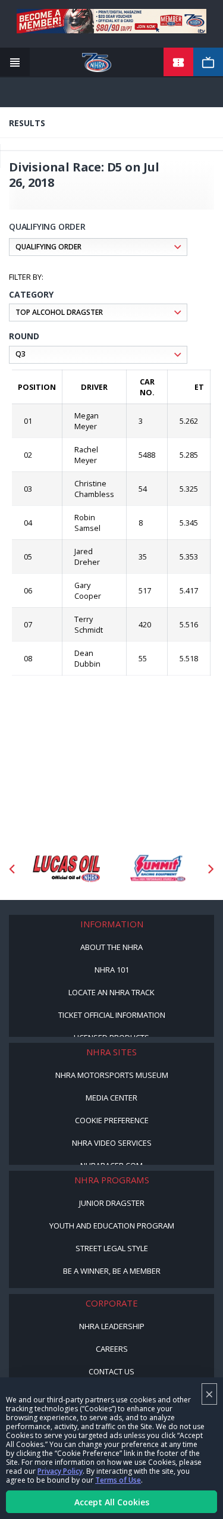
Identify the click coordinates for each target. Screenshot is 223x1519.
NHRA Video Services (112, 1142)
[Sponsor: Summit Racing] (157, 869)
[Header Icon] (15, 62)
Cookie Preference (112, 1120)
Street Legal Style (112, 1248)
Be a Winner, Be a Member (112, 1270)
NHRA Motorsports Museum (111, 1075)
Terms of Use (118, 1480)
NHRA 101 (112, 969)
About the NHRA (111, 947)
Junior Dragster (112, 1203)
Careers (112, 1348)
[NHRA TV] (208, 62)
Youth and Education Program (111, 1225)
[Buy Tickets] (178, 62)
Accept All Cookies (111, 1502)
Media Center (111, 1097)
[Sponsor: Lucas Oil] (66, 869)
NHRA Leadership (112, 1326)
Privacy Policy (60, 1471)
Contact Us (111, 1371)
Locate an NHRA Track (111, 992)
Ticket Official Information (111, 1014)
